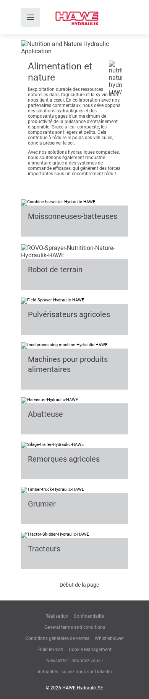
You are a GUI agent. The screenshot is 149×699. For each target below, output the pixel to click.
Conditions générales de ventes (57, 638)
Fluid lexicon (50, 649)
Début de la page (79, 585)
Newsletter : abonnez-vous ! (74, 660)
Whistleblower (109, 638)
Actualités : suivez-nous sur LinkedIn (74, 671)
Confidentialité (89, 616)
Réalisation (56, 616)
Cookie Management (90, 649)
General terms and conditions (74, 627)
